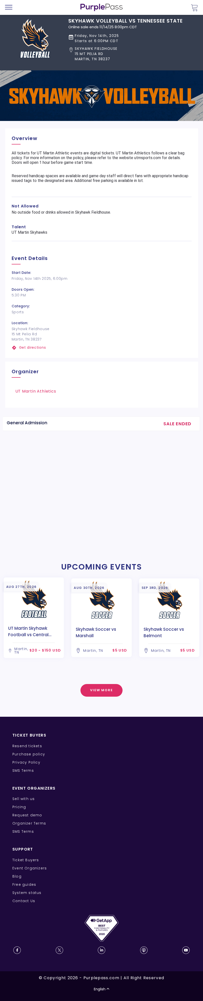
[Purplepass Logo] (101, 7)
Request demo (27, 815)
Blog (17, 876)
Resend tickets (27, 746)
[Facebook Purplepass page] (17, 950)
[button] (125, 54)
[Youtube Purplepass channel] (186, 950)
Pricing (19, 806)
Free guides (24, 884)
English (99, 989)
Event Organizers (29, 868)
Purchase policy (28, 754)
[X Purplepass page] (59, 950)
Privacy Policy (26, 762)
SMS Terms (23, 770)
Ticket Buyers (25, 860)
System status (27, 892)
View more (101, 690)
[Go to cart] (194, 7)
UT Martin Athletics (35, 391)
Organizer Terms (29, 823)
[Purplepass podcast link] (144, 950)
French (18, 972)
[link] (102, 347)
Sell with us (23, 798)
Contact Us (23, 900)
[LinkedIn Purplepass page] (101, 950)
